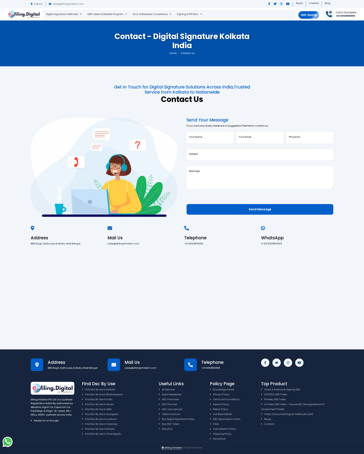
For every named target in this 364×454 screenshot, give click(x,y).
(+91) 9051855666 (271, 243)
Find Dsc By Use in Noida (99, 404)
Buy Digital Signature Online (177, 419)
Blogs (267, 419)
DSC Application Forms (226, 419)
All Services (168, 389)
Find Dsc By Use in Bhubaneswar (104, 394)
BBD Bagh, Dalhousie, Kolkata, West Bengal (55, 243)
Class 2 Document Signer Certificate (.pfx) (288, 414)
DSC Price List (169, 404)
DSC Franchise (170, 399)
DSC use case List (171, 409)
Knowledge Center (223, 389)
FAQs (216, 424)
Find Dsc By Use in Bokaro (100, 429)
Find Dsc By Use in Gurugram (102, 414)
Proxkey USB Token (275, 399)
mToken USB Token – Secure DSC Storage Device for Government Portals (293, 407)
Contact (269, 424)
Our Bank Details (222, 414)
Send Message (260, 209)
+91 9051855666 (345, 15)
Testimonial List (170, 414)
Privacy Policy (221, 394)
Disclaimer (219, 438)
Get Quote (309, 15)
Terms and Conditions (226, 399)
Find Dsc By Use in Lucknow (101, 419)
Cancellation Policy (224, 429)
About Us (167, 429)
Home (173, 53)
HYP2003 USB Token (275, 394)
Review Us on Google (46, 420)
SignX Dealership (171, 394)
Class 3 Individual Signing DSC (282, 389)
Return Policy (220, 409)
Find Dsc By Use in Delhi (98, 409)
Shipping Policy (222, 433)
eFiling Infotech (173, 447)
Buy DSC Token (170, 424)
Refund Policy (221, 404)
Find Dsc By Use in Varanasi (101, 424)
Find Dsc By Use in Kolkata (100, 389)
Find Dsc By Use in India (98, 399)
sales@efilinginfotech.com (68, 3)
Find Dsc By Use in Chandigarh (103, 433)
